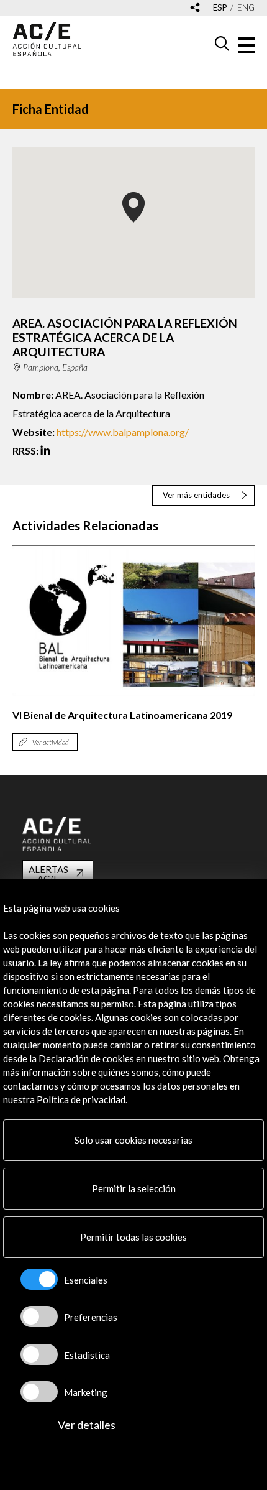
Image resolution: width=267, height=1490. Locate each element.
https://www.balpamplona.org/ (123, 432)
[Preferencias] (39, 1316)
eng (246, 8)
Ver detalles (86, 1425)
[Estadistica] (39, 1354)
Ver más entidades (196, 495)
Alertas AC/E (48, 874)
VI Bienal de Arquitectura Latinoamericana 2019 (122, 715)
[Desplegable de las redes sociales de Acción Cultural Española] (195, 8)
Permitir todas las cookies (133, 1236)
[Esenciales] (39, 1279)
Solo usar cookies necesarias (133, 1139)
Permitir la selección (134, 1188)
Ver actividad (50, 742)
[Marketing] (39, 1391)
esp (220, 8)
